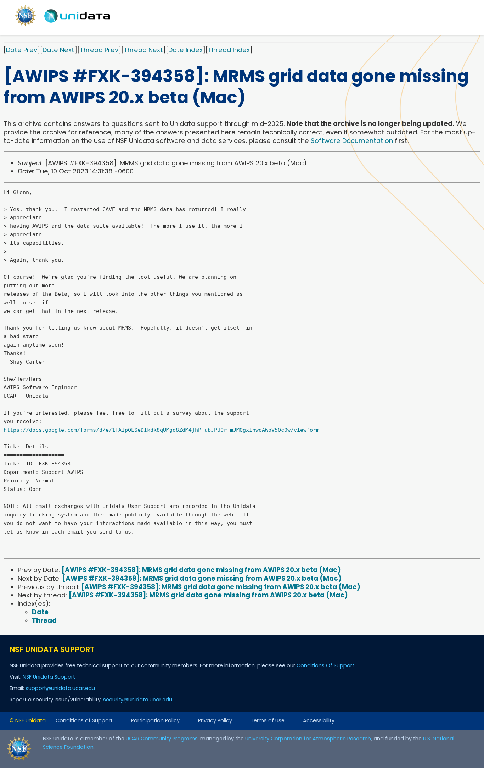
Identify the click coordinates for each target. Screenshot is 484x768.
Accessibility (318, 720)
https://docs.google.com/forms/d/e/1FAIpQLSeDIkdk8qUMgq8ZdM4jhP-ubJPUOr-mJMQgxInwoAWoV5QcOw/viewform (161, 430)
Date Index (185, 49)
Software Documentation (352, 140)
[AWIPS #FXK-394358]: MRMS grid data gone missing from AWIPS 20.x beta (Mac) (201, 569)
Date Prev (21, 49)
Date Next (58, 49)
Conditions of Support (84, 720)
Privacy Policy (215, 720)
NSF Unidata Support (49, 676)
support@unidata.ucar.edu (60, 688)
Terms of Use (268, 720)
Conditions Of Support (325, 665)
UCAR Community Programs (162, 738)
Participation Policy (155, 720)
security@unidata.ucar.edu (137, 699)
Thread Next (143, 49)
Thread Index (229, 49)
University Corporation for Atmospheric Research (308, 738)
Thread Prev (99, 49)
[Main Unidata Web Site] (63, 25)
